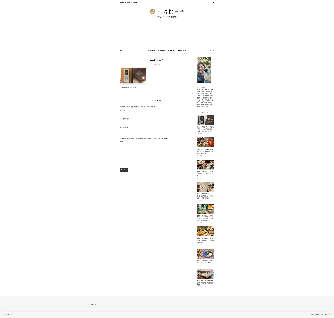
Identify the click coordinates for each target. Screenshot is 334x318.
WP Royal (10, 314)
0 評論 (191, 94)
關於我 (312, 314)
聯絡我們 (317, 314)
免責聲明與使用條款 (132, 2)
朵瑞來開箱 (161, 50)
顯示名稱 (123, 110)
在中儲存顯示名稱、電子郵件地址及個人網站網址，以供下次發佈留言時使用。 (145, 138)
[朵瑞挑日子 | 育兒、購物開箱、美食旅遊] (167, 11)
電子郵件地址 (124, 119)
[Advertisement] (167, 35)
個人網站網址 (124, 127)
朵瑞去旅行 (171, 50)
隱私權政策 (123, 2)
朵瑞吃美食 (151, 50)
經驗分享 (181, 50)
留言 (121, 142)
